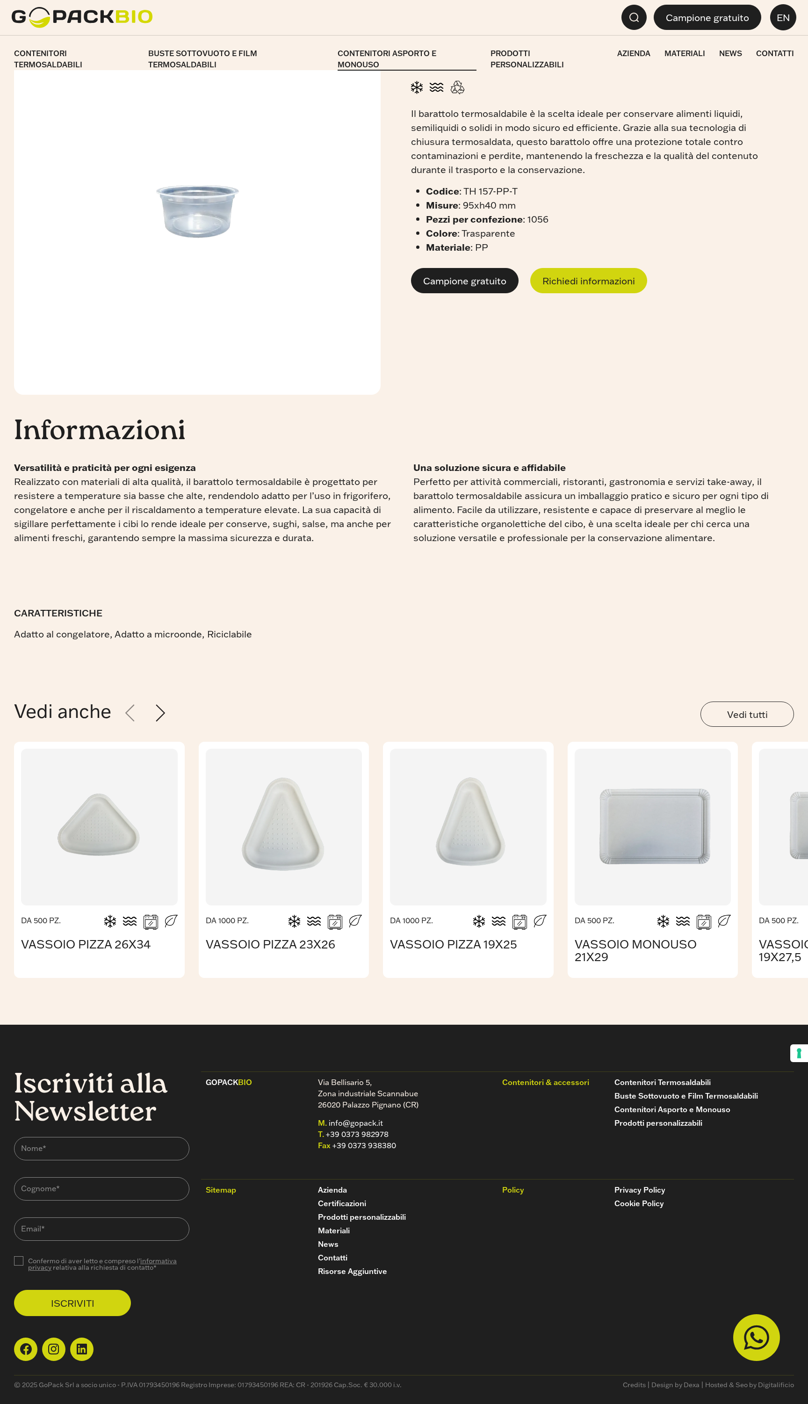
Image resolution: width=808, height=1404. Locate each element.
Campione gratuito (707, 17)
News (730, 53)
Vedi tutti (747, 714)
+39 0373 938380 (364, 1145)
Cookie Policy (639, 1203)
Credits (634, 1385)
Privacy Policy (639, 1189)
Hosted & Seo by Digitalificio (749, 1385)
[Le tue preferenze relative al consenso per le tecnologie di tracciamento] (799, 1053)
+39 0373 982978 (357, 1134)
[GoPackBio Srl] (82, 17)
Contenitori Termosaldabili (48, 59)
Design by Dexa (675, 1385)
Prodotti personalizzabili (527, 59)
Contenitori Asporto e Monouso (387, 59)
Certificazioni (342, 1203)
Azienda (633, 53)
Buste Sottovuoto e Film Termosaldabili (202, 59)
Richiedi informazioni (588, 281)
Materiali (684, 53)
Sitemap (221, 1189)
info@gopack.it (356, 1123)
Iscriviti (72, 1303)
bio (229, 1082)
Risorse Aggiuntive (352, 1271)
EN (783, 17)
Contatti (775, 53)
